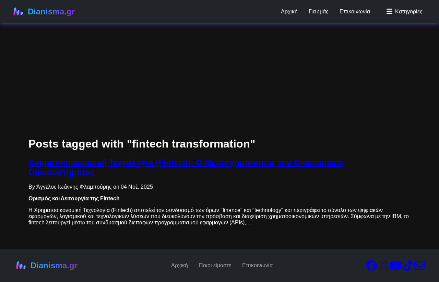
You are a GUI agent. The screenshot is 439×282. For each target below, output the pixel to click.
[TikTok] (408, 268)
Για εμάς (319, 11)
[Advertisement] (206, 48)
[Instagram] (383, 268)
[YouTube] (396, 268)
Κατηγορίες (409, 11)
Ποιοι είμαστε (215, 265)
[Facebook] (371, 268)
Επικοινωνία (355, 11)
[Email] (419, 268)
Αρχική (289, 11)
